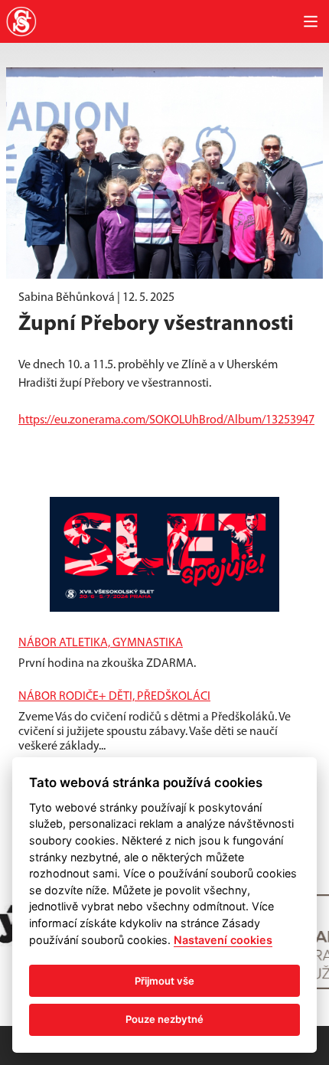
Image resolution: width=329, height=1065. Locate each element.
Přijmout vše (164, 981)
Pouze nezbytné (164, 1019)
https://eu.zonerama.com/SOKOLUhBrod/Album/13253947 (166, 420)
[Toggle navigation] (310, 21)
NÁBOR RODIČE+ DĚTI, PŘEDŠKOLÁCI (114, 697)
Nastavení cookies (223, 939)
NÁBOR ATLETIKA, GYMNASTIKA (100, 643)
